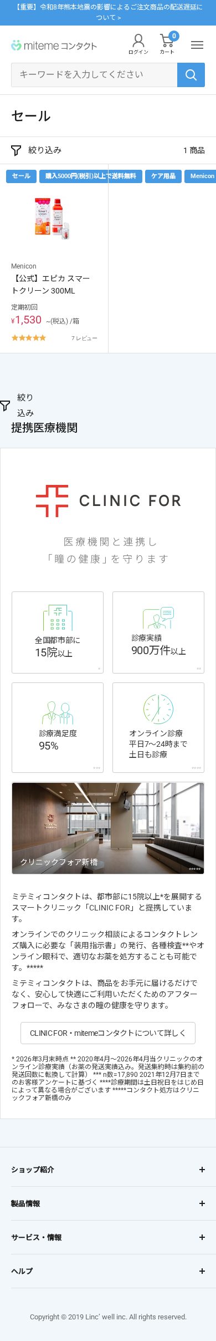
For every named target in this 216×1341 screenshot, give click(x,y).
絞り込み (44, 150)
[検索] (191, 75)
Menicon (24, 266)
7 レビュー (84, 338)
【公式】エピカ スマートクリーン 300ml (50, 284)
